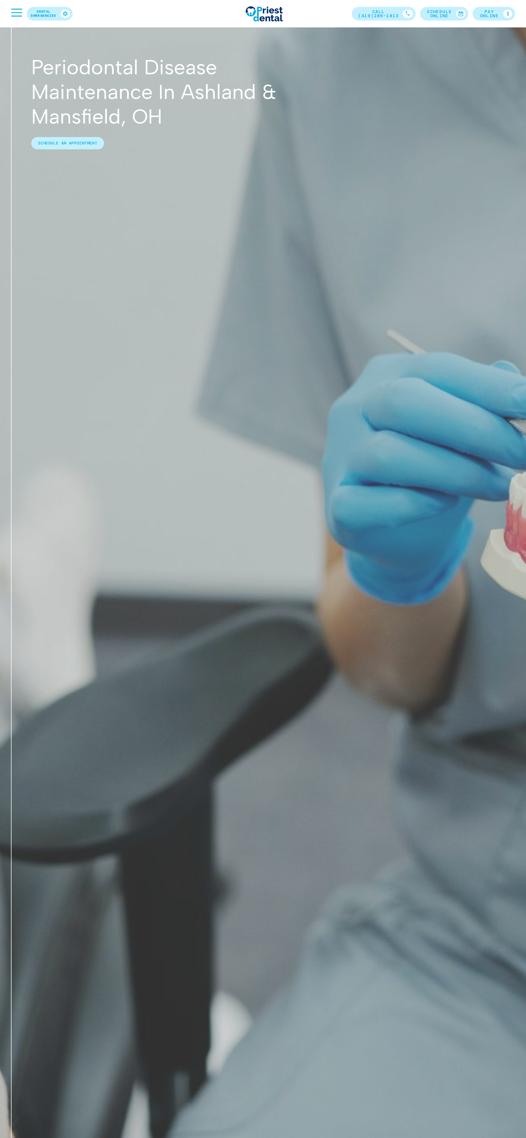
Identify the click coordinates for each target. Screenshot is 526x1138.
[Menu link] (16, 12)
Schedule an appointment (67, 143)
